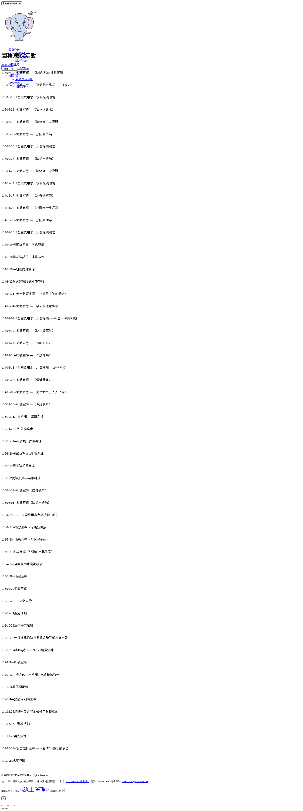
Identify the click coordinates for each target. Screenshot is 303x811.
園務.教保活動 (24, 79)
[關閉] (2, 805)
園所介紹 (14, 49)
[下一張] (6, 808)
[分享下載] (6, 805)
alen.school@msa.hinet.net (135, 781)
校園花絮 (14, 75)
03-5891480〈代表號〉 (77, 781)
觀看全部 (7, 65)
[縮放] (13, 805)
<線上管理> (34, 789)
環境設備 (21, 60)
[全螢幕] (9, 805)
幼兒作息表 (22, 68)
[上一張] (2, 808)
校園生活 (14, 64)
